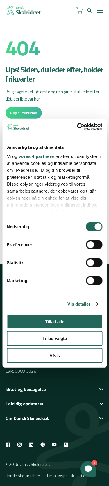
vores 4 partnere (36, 156)
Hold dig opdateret (25, 403)
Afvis (54, 355)
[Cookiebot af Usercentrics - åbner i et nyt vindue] (77, 127)
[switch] (94, 244)
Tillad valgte (54, 338)
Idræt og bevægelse (26, 389)
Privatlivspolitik (60, 475)
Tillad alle (54, 321)
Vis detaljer (78, 304)
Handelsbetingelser (23, 475)
